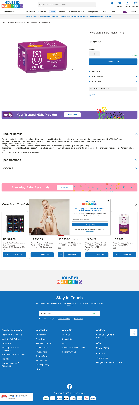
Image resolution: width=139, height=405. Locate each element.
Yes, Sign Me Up (90, 224)
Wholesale (133, 11)
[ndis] (125, 12)
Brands (52, 11)
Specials (43, 11)
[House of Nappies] (12, 4)
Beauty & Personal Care (76, 11)
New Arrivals (30, 11)
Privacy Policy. (90, 231)
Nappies (62, 11)
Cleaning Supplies (93, 11)
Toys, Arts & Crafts (108, 11)
